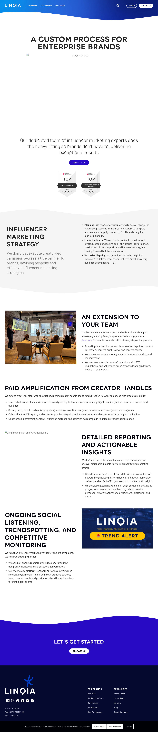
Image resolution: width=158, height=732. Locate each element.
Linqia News (119, 698)
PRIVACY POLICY (11, 715)
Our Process (93, 703)
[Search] (118, 5)
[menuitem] (32, 7)
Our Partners (93, 707)
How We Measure (95, 712)
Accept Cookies (99, 726)
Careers (117, 703)
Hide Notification (115, 726)
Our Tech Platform (95, 698)
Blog (116, 707)
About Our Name (121, 712)
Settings (129, 726)
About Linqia (119, 693)
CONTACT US (79, 162)
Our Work (91, 693)
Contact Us (146, 6)
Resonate (87, 340)
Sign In (132, 6)
